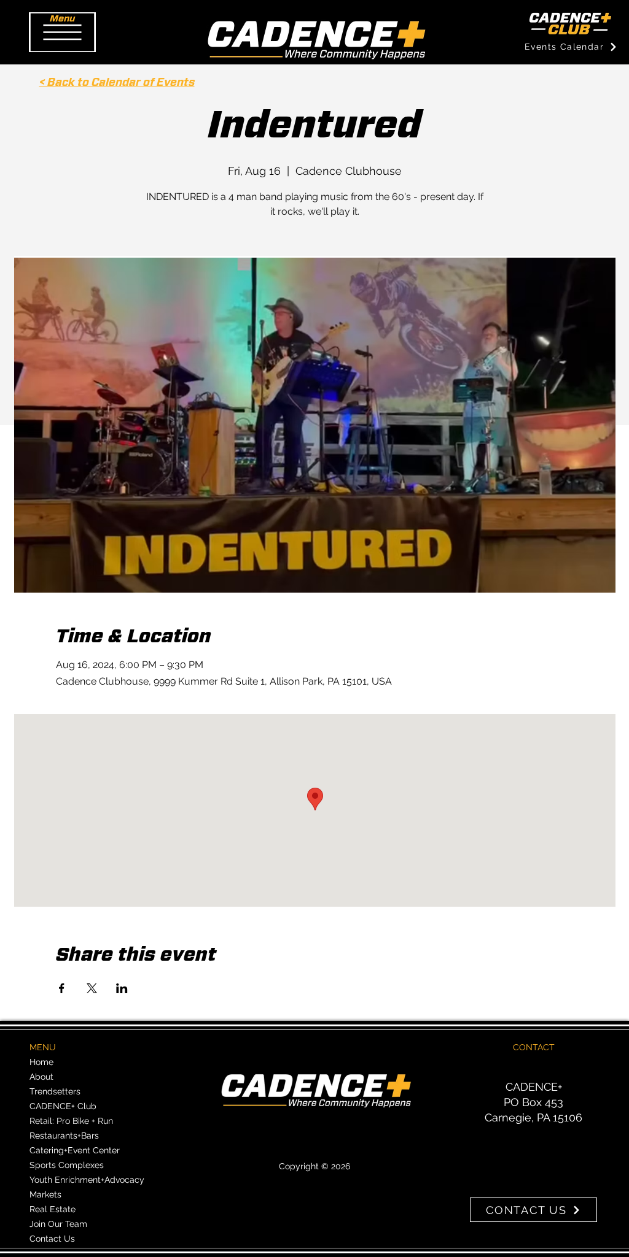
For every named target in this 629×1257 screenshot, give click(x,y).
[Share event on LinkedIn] (122, 988)
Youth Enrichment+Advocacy (86, 1180)
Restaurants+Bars (64, 1135)
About (41, 1077)
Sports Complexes (66, 1165)
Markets (45, 1194)
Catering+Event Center (74, 1150)
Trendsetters (54, 1091)
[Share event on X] (92, 988)
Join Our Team (58, 1224)
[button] (62, 32)
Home (41, 1062)
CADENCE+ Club (62, 1106)
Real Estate (52, 1209)
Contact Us (52, 1239)
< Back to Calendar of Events (117, 82)
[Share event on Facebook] (62, 988)
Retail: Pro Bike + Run (71, 1121)
